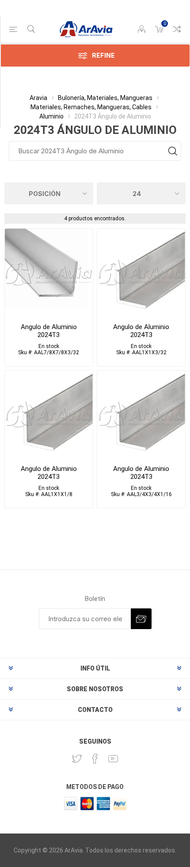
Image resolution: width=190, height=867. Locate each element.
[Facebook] (95, 759)
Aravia (38, 97)
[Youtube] (113, 759)
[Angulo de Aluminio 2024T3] (49, 272)
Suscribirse (141, 618)
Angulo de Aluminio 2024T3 (49, 331)
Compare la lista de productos (177, 29)
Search (172, 150)
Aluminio (51, 116)
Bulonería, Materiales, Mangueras (105, 97)
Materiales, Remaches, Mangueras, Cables (91, 107)
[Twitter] (77, 759)
